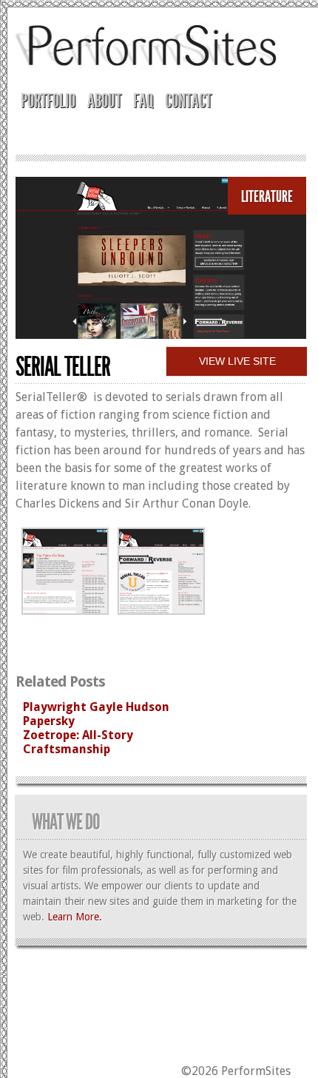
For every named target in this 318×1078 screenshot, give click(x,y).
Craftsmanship (66, 749)
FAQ (143, 101)
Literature (267, 196)
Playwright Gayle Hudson (96, 707)
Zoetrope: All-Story (78, 735)
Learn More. (74, 917)
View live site (237, 361)
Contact (188, 101)
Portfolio (48, 101)
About (104, 101)
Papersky (49, 721)
